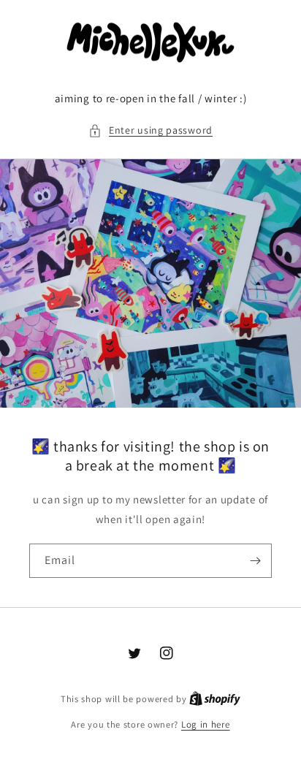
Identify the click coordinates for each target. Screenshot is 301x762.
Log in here (205, 724)
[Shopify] (214, 699)
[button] (150, 130)
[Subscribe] (255, 561)
